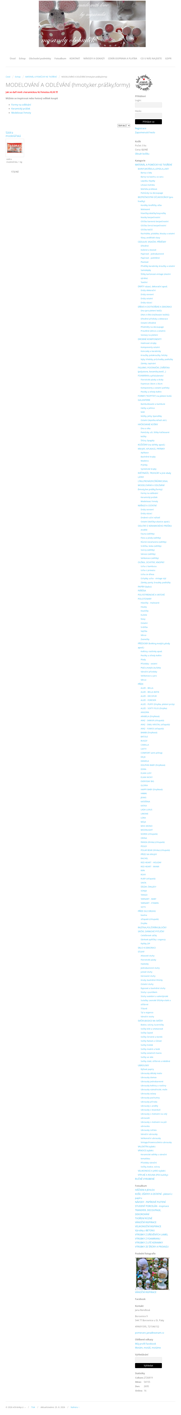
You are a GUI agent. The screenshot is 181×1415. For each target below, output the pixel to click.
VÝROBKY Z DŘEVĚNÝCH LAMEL (151, 1234)
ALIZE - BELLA (147, 688)
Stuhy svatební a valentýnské (154, 996)
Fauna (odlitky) (147, 533)
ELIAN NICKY (147, 777)
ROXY (143, 874)
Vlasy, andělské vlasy (150, 237)
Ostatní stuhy (147, 984)
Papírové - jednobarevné (152, 253)
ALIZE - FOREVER (148, 700)
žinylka (144, 923)
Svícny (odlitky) (148, 550)
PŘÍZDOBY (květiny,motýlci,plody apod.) (154, 645)
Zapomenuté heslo (145, 132)
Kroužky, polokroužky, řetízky (154, 355)
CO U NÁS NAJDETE (151, 58)
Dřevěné (145, 245)
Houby (144, 607)
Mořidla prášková (149, 189)
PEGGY (144, 846)
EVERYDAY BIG (147, 781)
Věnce (143, 635)
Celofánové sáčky (149, 935)
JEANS (143, 797)
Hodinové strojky (148, 343)
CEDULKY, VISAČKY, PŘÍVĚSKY (152, 241)
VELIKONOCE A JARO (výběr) (151, 1170)
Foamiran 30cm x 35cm (151, 383)
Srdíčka (144, 627)
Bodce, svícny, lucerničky (152, 1024)
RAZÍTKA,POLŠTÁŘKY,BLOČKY (152, 927)
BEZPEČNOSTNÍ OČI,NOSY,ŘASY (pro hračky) (155, 199)
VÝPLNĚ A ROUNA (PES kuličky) (153, 1174)
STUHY (141, 951)
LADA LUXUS (146, 809)
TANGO (144, 894)
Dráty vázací (146, 302)
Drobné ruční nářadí (150, 517)
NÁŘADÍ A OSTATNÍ (147, 505)
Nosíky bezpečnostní (150, 217)
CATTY (143, 749)
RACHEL (144, 858)
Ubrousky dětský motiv (151, 1073)
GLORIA (144, 785)
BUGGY (144, 740)
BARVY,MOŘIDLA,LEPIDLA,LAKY (153, 168)
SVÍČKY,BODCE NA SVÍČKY (150, 1020)
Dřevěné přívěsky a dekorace (154, 318)
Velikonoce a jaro (149, 675)
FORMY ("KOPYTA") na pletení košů (155, 395)
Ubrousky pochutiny (150, 1097)
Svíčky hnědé (147, 1045)
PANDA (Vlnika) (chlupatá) (153, 842)
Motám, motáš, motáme (148, 1347)
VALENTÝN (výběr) (146, 1146)
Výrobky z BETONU (145, 1230)
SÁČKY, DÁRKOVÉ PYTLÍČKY (151, 931)
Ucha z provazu (148, 570)
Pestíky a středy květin (151, 391)
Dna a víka (145, 428)
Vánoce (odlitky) (148, 554)
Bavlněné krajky (148, 456)
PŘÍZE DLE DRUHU (147, 911)
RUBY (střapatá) (148, 878)
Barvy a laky (146, 172)
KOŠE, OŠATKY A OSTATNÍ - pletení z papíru (153, 1196)
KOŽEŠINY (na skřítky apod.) (151, 444)
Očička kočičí (147, 229)
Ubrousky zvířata (149, 1130)
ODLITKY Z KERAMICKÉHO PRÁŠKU (155, 525)
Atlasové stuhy (147, 955)
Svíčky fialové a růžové (151, 1041)
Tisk (33, 1407)
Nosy (143, 619)
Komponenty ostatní (150, 347)
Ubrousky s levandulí (150, 1109)
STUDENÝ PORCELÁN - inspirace (152, 1206)
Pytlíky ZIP (145, 943)
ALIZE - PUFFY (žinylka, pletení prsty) (157, 704)
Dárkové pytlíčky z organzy (153, 939)
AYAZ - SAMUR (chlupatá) (152, 720)
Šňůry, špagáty (147, 440)
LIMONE (144, 813)
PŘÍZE (140, 684)
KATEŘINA (145, 801)
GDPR (168, 58)
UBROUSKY (143, 1065)
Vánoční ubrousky (149, 1134)
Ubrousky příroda (149, 1101)
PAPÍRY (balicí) (144, 586)
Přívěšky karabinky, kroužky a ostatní (158, 266)
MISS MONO (146, 826)
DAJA (143, 757)
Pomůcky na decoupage (152, 193)
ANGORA (145, 712)
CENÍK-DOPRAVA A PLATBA (122, 58)
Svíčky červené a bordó (151, 1036)
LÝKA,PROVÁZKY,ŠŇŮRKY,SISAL (153, 481)
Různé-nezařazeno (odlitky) (153, 542)
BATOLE (144, 736)
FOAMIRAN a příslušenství (150, 375)
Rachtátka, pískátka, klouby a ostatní (158, 233)
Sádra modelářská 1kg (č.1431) (13, 136)
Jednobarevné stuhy (150, 968)
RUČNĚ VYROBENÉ (145, 1178)
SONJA (144, 890)
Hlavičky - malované (150, 602)
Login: (138, 100)
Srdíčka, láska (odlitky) (151, 546)
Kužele (144, 615)
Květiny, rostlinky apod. (151, 651)
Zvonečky (145, 639)
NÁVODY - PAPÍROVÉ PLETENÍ (150, 1202)
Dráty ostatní (147, 298)
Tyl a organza (147, 1012)
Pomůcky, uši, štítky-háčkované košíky (155, 434)
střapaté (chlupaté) (150, 919)
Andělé (144, 529)
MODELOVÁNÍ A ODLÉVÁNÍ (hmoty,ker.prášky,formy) (151, 487)
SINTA (143, 882)
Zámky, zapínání (148, 363)
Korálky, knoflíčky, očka (151, 205)
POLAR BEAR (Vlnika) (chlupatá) (155, 850)
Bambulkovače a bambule (153, 404)
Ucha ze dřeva (147, 574)
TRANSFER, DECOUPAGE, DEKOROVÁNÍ (148, 1212)
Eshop (22, 58)
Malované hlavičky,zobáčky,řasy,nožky (153, 211)
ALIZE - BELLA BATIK (150, 692)
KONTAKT (75, 58)
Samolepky (146, 270)
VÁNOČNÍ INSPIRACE (145, 1222)
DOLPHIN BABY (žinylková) (153, 765)
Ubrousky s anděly (149, 1106)
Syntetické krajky (148, 469)
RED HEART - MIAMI (150, 866)
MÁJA (143, 821)
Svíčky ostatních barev (151, 1053)
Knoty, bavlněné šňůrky (152, 980)
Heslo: (138, 111)
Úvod (13, 58)
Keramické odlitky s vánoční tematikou (154, 1156)
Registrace (140, 128)
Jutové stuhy (146, 972)
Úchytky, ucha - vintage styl (153, 578)
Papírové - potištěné (150, 258)
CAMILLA (145, 744)
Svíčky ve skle (147, 1057)
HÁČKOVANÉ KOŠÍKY (148, 424)
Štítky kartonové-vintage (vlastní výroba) (156, 276)
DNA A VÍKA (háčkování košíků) (155, 314)
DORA (143, 769)
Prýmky (144, 464)
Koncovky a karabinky (151, 351)
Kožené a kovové (148, 250)
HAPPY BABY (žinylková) (152, 789)
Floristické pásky (148, 959)
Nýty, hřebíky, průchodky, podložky (157, 359)
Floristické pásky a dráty (152, 379)
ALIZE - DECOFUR (149, 696)
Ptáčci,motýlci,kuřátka (151, 667)
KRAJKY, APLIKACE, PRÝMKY (151, 448)
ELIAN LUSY (146, 773)
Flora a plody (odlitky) (151, 537)
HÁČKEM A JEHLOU (145, 1189)
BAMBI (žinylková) (149, 732)
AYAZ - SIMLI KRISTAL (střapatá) (155, 724)
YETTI (143, 907)
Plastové (144, 262)
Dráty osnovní (147, 294)
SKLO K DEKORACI (147, 947)
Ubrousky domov (149, 1077)
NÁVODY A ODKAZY (94, 58)
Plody (143, 659)
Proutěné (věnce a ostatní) (153, 331)
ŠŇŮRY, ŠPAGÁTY (148, 886)
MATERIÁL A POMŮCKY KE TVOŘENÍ (41, 76)
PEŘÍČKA (142, 590)
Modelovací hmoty (21, 112)
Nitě (143, 412)
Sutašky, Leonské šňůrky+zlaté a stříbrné (156, 1002)
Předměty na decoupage (152, 327)
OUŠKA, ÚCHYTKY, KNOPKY (151, 562)
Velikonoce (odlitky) (150, 558)
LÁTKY (141, 477)
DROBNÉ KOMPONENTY (149, 339)
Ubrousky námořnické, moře (154, 1089)
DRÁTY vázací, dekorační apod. (153, 286)
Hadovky (145, 963)
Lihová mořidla (148, 185)
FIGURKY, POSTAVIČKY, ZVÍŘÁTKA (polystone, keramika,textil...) (154, 369)
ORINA (144, 838)
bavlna (144, 915)
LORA (143, 817)
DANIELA (145, 761)
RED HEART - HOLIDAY (151, 862)
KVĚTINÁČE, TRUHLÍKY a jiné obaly (154, 473)
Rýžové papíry (147, 1069)
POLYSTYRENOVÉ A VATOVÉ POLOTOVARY (151, 596)
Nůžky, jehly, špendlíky (151, 416)
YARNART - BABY (148, 899)
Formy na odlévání (21, 104)
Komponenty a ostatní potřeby (155, 387)
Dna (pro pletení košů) (151, 310)
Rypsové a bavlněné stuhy (153, 988)
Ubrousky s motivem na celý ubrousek (154, 1116)
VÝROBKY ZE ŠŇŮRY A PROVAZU (152, 1246)
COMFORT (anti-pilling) (151, 752)
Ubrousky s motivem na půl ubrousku (154, 1124)
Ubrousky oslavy (148, 1093)
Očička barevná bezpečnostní (155, 221)
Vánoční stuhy (147, 1016)
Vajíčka (144, 631)
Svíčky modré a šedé (150, 1049)
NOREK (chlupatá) (149, 834)
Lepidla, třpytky (148, 180)
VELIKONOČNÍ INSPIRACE (148, 1226)
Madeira (145, 460)
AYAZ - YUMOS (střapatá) (152, 728)
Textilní (144, 282)
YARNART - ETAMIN (150, 903)
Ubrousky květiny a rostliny (153, 1085)
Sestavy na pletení (149, 335)
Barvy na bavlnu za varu (152, 176)
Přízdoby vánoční (149, 1162)
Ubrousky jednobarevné (152, 1081)
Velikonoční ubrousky (151, 1138)
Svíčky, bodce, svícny (150, 1166)
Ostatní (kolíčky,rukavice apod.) (155, 521)
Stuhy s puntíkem (149, 992)
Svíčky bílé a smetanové (152, 1028)
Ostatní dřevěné (148, 322)
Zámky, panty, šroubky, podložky (156, 582)
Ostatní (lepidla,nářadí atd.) (154, 420)
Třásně (144, 1008)
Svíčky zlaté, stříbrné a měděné (155, 1061)
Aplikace (145, 452)
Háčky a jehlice (148, 408)
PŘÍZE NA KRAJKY (149, 854)
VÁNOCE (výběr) (145, 1150)
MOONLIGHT (147, 830)
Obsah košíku (142, 153)
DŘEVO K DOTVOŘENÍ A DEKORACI (155, 306)
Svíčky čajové (147, 1032)
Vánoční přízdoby (149, 671)
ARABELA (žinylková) (150, 716)
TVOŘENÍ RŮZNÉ (143, 1218)
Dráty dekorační (148, 290)
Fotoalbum (60, 58)
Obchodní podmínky (40, 58)
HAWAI (144, 793)
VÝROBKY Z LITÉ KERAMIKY (149, 1242)
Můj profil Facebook (145, 1343)
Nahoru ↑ (75, 1407)
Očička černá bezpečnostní (153, 225)
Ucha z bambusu (149, 566)
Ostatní (144, 623)
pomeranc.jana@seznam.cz (149, 1332)
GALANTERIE (144, 400)
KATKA (144, 805)
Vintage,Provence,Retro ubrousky (156, 1142)
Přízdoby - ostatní (149, 663)
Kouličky (144, 610)
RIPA (143, 870)
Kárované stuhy (148, 976)
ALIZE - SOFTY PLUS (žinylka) (154, 708)
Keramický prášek (20, 108)
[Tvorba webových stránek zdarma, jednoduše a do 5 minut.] (25, 1407)
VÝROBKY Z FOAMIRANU (147, 1238)
